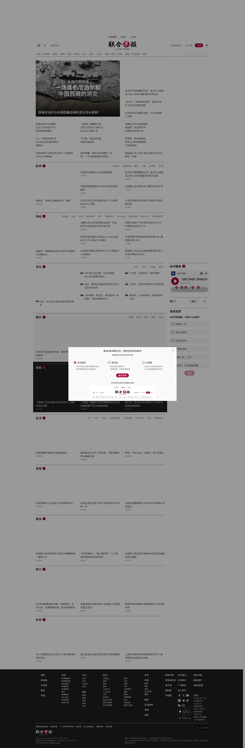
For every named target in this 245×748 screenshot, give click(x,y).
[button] (88, 362)
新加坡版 (81, 362)
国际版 (115, 362)
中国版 (149, 362)
